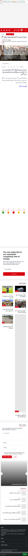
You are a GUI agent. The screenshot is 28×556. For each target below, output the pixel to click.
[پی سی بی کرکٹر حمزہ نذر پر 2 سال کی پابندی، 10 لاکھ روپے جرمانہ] (7, 292)
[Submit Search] (9, 30)
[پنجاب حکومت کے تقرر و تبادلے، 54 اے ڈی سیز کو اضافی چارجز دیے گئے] (7, 306)
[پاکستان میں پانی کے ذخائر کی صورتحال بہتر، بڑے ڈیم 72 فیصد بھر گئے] (14, 506)
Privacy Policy (9, 551)
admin (9, 39)
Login (15, 456)
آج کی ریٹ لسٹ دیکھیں (23, 86)
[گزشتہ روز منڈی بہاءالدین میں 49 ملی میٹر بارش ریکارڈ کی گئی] (7, 366)
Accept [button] (25, 554)
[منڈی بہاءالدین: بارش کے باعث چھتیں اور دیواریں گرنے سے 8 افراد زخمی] (14, 519)
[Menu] (26, 30)
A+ (14, 66)
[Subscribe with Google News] (5, 63)
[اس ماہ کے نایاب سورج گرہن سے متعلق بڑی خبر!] (14, 493)
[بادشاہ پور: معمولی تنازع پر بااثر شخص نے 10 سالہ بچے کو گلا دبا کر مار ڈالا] (20, 292)
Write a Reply (22, 425)
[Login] (4, 30)
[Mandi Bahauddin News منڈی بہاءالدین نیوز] (18, 30)
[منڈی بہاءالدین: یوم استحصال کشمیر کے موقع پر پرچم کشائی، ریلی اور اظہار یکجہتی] (20, 306)
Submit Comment (7, 456)
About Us (3, 551)
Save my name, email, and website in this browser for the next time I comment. (14, 453)
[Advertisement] (14, 14)
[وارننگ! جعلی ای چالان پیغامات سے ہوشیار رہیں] (14, 500)
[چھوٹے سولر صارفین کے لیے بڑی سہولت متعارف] (14, 473)
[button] (7, 30)
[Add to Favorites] (8, 67)
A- (17, 66)
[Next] (26, 473)
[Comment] (11, 67)
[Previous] (2, 473)
